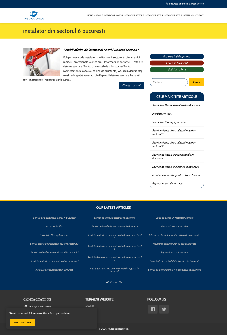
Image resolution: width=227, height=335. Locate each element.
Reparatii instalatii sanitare (174, 252)
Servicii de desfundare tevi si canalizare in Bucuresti (174, 269)
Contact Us (115, 282)
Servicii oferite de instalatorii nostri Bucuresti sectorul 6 (101, 50)
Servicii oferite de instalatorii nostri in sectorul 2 (173, 144)
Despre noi (188, 15)
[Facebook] (153, 309)
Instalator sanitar (113, 15)
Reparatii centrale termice (167, 183)
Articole (98, 15)
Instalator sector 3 (134, 15)
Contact (199, 15)
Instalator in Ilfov (162, 113)
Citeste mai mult (131, 85)
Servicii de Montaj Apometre (169, 122)
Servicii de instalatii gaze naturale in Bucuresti (172, 156)
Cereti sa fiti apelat (177, 63)
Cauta (196, 82)
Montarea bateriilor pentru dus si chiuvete (176, 175)
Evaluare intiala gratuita (176, 56)
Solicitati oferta (177, 69)
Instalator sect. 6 (173, 15)
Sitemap (89, 305)
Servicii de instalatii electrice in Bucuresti (175, 166)
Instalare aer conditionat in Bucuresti (54, 269)
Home (90, 15)
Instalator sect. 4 (154, 15)
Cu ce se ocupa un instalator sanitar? (174, 217)
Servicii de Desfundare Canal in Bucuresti (176, 105)
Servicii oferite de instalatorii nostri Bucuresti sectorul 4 (114, 236)
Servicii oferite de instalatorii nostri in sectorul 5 (173, 132)
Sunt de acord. (22, 322)
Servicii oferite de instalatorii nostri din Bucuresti (174, 261)
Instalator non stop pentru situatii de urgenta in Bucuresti (114, 269)
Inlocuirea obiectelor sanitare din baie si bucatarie (174, 235)
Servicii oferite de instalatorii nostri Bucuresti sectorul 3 (114, 258)
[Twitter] (164, 309)
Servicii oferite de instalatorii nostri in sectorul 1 (54, 261)
